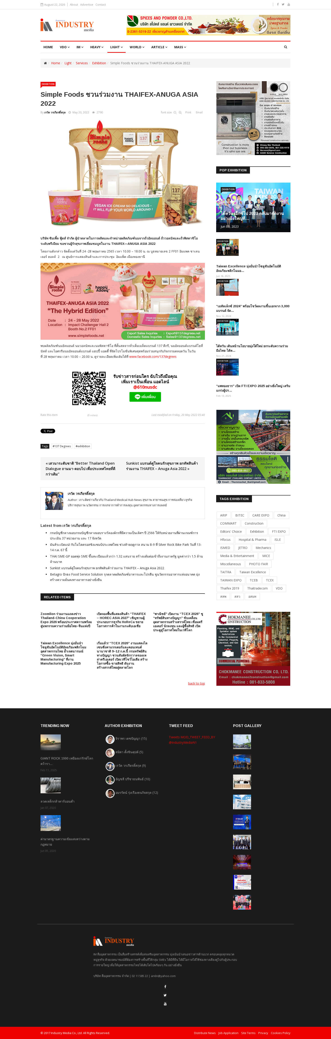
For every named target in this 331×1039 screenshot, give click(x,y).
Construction (254, 523)
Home (55, 63)
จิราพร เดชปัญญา (131, 738)
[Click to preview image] (123, 173)
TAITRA (225, 572)
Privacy (263, 1033)
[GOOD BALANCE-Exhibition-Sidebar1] (253, 118)
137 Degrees (62, 446)
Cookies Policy (280, 1033)
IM (78, 47)
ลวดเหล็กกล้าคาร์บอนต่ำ (58, 801)
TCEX (270, 580)
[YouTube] (165, 1004)
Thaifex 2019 (229, 588)
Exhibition (99, 63)
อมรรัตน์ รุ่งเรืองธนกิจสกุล (137, 792)
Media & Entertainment (237, 556)
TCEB (254, 580)
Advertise (86, 4)
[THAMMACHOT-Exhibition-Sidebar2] (253, 446)
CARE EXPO (260, 515)
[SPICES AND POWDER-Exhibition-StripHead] (208, 25)
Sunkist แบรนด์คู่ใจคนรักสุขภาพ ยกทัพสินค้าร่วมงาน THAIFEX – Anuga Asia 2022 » (162, 466)
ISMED (225, 548)
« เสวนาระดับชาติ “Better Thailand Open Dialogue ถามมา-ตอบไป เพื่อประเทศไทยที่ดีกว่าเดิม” (80, 469)
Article (157, 47)
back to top (196, 683)
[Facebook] (165, 986)
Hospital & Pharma (252, 539)
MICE (266, 556)
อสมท (252, 596)
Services (82, 63)
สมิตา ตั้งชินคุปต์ (129, 752)
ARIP (223, 515)
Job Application (228, 1033)
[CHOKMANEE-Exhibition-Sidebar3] (253, 648)
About (74, 4)
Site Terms (248, 1033)
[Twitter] (165, 995)
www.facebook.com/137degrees (153, 356)
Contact (100, 4)
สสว (237, 596)
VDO (63, 47)
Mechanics (263, 548)
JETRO (242, 548)
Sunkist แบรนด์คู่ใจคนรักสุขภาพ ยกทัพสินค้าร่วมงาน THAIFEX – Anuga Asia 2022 (107, 568)
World (135, 47)
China (281, 515)
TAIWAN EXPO (231, 580)
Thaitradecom (257, 588)
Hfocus (225, 539)
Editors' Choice (231, 531)
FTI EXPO (279, 531)
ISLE (277, 539)
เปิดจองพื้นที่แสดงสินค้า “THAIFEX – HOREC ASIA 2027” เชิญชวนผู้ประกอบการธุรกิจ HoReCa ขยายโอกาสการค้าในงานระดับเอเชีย (121, 620)
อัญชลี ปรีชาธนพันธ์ (133, 779)
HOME (48, 47)
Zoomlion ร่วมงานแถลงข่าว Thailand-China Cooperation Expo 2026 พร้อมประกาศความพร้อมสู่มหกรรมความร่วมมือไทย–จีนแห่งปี (66, 620)
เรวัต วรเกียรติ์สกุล (55, 112)
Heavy (95, 47)
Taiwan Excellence (252, 572)
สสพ (223, 596)
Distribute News (205, 1033)
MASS (178, 47)
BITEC (239, 515)
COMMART (228, 523)
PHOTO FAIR (258, 564)
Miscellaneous (230, 564)
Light (115, 47)
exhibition (83, 446)
